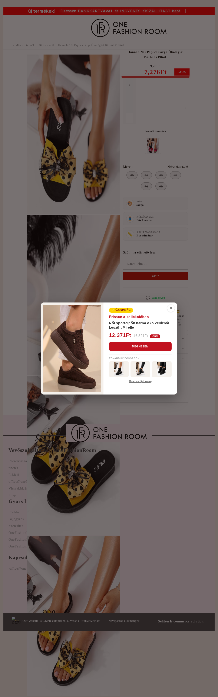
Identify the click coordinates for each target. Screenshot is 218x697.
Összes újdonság (140, 381)
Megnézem (140, 346)
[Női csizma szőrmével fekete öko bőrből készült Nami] (140, 369)
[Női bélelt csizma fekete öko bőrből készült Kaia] (119, 369)
